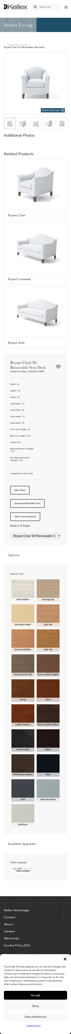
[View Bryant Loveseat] (35, 253)
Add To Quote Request (25, 516)
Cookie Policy (33, 1025)
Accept (35, 995)
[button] (65, 959)
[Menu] (65, 7)
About (8, 924)
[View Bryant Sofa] (35, 317)
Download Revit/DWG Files (27, 503)
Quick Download (51, 110)
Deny (35, 1006)
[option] (35, 83)
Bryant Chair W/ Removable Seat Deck (24, 47)
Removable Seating (17, 45)
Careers (9, 931)
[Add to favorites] (58, 367)
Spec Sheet (20, 490)
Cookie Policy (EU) (17, 945)
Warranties (11, 938)
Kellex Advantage (16, 910)
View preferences (35, 1016)
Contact (9, 917)
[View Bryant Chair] (35, 189)
